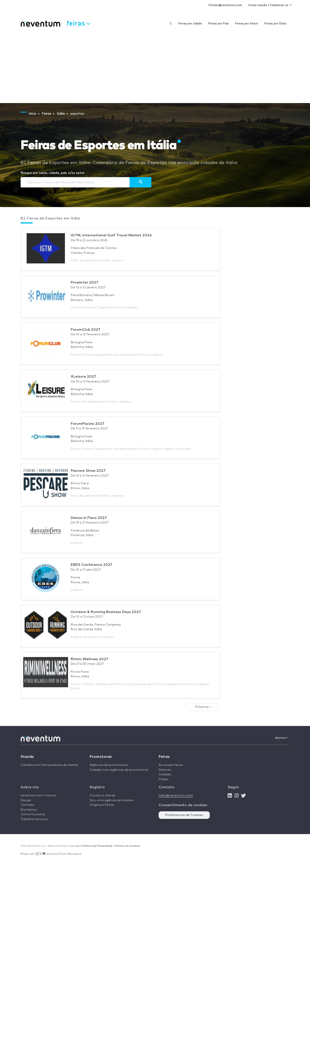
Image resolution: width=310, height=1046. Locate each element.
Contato (27, 805)
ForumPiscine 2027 (87, 424)
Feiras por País (218, 23)
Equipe (26, 800)
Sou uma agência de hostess (112, 800)
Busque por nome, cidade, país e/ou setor (53, 173)
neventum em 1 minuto (38, 795)
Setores (165, 769)
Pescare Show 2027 (88, 470)
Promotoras (101, 757)
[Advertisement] (155, 67)
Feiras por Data (275, 23)
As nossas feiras (171, 765)
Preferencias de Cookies (184, 815)
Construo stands (102, 795)
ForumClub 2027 (85, 329)
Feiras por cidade (190, 23)
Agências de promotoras (109, 765)
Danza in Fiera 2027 (89, 518)
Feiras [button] (77, 22)
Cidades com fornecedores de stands (49, 765)
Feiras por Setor (246, 23)
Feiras (164, 757)
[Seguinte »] (140, 182)
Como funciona (33, 814)
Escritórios (29, 809)
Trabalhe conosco (34, 819)
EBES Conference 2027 (91, 565)
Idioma (280, 738)
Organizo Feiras (102, 805)
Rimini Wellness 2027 (89, 659)
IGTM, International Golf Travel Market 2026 (111, 235)
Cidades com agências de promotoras (119, 769)
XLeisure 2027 (83, 376)
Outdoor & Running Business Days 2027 (106, 612)
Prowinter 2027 (84, 282)
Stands (27, 757)
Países (163, 779)
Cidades (165, 774)
